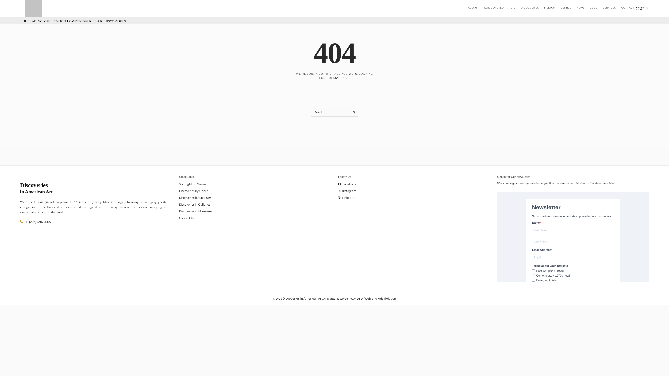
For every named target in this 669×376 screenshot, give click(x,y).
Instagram (348, 191)
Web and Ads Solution (380, 298)
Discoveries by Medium (195, 197)
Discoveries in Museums (195, 211)
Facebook (349, 184)
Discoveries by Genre (193, 191)
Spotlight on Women (193, 184)
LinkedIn (347, 197)
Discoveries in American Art (303, 298)
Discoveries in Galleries (194, 204)
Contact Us (186, 218)
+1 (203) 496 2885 (38, 222)
